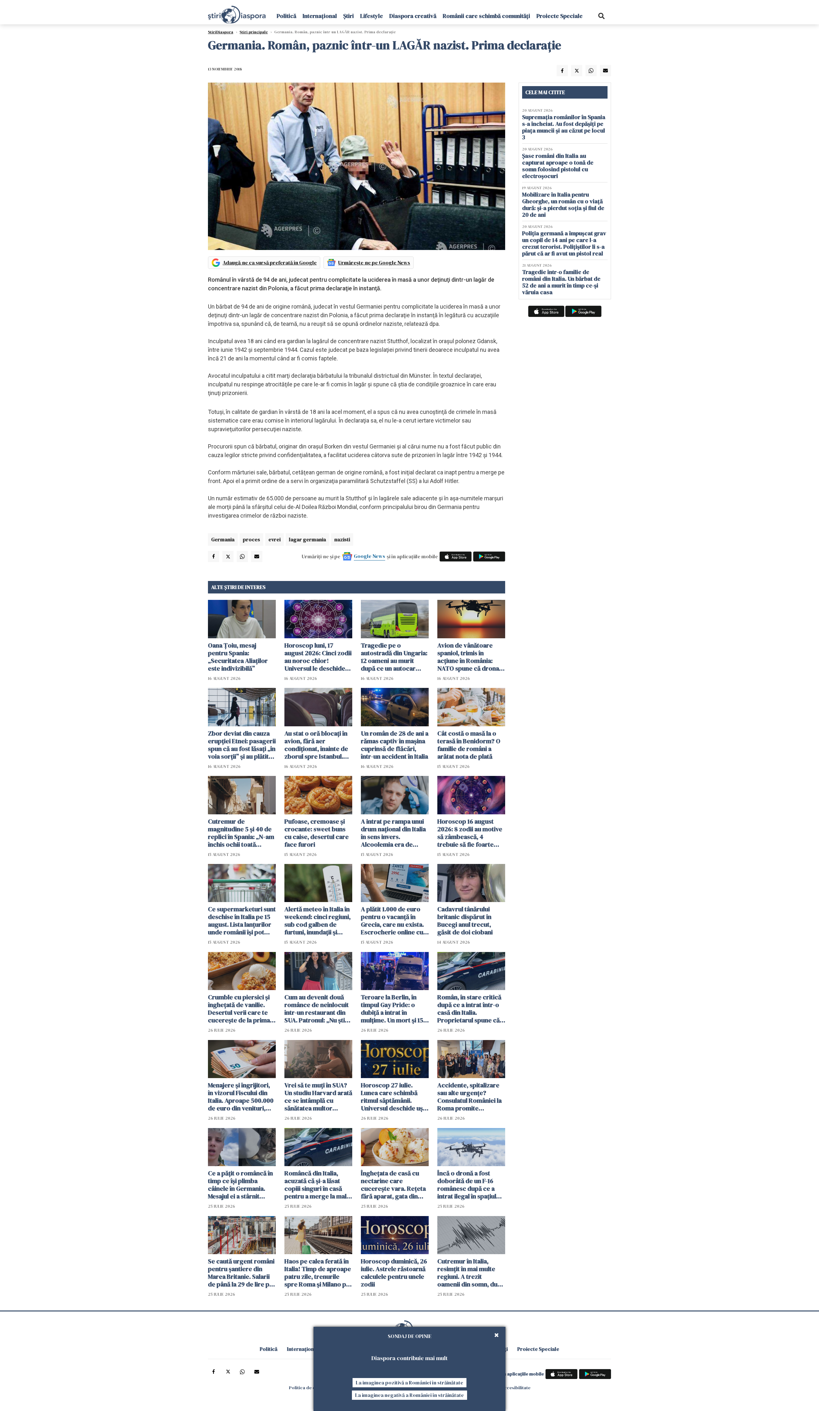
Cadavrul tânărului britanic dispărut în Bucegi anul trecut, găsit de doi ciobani (465, 920)
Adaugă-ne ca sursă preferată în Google (270, 262)
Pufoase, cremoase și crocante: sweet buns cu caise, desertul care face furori (316, 833)
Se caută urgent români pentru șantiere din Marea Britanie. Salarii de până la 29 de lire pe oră (241, 1272)
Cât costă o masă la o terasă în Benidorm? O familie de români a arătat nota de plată (468, 745)
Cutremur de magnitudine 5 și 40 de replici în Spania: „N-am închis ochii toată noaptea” (241, 833)
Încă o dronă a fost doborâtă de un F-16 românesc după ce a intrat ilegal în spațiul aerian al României (466, 1184)
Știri (348, 16)
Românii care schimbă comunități (486, 16)
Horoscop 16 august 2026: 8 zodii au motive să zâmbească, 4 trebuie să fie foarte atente (469, 833)
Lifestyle (371, 16)
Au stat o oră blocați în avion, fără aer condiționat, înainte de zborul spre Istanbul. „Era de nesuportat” (316, 745)
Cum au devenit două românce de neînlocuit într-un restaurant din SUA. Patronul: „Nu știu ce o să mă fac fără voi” (317, 1008)
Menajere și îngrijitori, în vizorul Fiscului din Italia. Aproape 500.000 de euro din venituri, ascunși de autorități (241, 1096)
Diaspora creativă (412, 16)
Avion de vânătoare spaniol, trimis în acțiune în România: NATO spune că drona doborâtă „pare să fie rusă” (468, 656)
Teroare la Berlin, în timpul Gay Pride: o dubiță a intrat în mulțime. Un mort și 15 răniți (392, 1008)
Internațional (320, 16)
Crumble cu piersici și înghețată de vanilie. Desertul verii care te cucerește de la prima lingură (239, 1008)
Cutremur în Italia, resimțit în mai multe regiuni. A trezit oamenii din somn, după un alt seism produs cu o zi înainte (471, 1272)
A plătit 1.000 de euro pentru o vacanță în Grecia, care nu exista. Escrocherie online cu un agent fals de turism (393, 920)
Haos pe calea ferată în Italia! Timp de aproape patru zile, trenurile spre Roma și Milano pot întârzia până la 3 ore (318, 1272)
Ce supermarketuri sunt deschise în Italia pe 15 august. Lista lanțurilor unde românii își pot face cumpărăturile (242, 920)
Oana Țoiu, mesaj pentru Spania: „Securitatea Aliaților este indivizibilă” (238, 656)
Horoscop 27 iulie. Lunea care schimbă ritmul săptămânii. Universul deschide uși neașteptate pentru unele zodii (393, 1096)
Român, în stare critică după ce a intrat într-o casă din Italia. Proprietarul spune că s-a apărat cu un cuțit (469, 1008)
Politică (286, 16)
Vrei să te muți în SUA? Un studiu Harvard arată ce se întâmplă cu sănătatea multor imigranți (318, 1096)
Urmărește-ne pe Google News (374, 262)
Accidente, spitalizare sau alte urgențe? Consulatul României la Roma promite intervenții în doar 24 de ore (469, 1096)
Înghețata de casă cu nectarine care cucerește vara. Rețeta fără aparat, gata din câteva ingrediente (393, 1184)
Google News (369, 556)
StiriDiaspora (220, 32)
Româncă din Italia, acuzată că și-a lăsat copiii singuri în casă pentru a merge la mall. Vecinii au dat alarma (317, 1184)
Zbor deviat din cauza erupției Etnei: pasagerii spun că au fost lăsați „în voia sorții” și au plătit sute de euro (242, 745)
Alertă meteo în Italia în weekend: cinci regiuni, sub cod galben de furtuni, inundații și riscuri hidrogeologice (317, 920)
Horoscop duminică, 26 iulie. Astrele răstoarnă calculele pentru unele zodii (394, 1272)
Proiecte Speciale (560, 16)
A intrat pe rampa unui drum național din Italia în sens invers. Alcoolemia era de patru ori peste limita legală (393, 833)
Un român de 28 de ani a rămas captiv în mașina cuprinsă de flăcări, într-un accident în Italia (394, 745)
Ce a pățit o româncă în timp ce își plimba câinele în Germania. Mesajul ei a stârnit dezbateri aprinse (240, 1184)
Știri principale (254, 32)
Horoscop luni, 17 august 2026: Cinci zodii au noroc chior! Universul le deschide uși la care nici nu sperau (318, 656)
